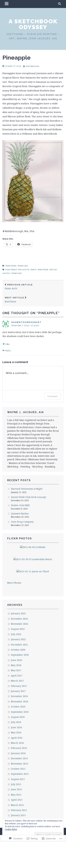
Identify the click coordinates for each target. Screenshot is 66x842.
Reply (8, 350)
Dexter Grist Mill (20, 505)
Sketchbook (10, 265)
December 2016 (19, 696)
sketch (33, 269)
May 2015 (16, 794)
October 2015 (18, 768)
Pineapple (16, 57)
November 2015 (19, 763)
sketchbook (42, 269)
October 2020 (18, 649)
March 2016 (17, 742)
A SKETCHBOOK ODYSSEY (33, 24)
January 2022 (18, 639)
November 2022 (19, 623)
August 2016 (18, 716)
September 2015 (20, 773)
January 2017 (18, 691)
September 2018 (20, 654)
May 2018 (16, 665)
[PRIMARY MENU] (6, 4)
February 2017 (19, 685)
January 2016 (18, 753)
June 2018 (16, 660)
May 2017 (16, 670)
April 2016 (16, 737)
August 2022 (18, 628)
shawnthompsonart (26, 322)
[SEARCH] (60, 4)
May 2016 (16, 732)
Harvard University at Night (26, 488)
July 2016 (16, 722)
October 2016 (18, 706)
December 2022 (19, 618)
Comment (52, 396)
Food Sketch (11, 269)
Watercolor (22, 265)
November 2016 (19, 701)
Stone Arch (19, 286)
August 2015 (18, 779)
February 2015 (19, 810)
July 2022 (16, 634)
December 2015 (19, 758)
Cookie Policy (11, 829)
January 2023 (18, 613)
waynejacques (32, 66)
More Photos (14, 582)
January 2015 (18, 815)
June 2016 (16, 727)
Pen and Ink (23, 269)
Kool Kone (14, 299)
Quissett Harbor (20, 513)
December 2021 (19, 644)
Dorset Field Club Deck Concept (28, 497)
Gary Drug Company (22, 521)
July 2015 (16, 784)
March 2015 (17, 805)
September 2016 (20, 711)
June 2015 (16, 789)
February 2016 (19, 747)
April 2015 (16, 799)
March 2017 (17, 680)
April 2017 (16, 675)
